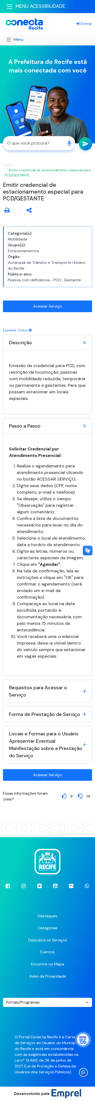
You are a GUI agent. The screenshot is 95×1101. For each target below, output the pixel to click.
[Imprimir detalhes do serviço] (7, 210)
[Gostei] (64, 796)
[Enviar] (85, 143)
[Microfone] (69, 143)
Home (7, 165)
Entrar (86, 23)
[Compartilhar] (29, 210)
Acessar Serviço (47, 306)
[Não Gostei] (80, 796)
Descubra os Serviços (47, 940)
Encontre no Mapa (47, 964)
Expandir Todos (16, 330)
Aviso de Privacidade (47, 976)
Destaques (47, 916)
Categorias (47, 927)
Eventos (47, 952)
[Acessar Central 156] (83, 1040)
